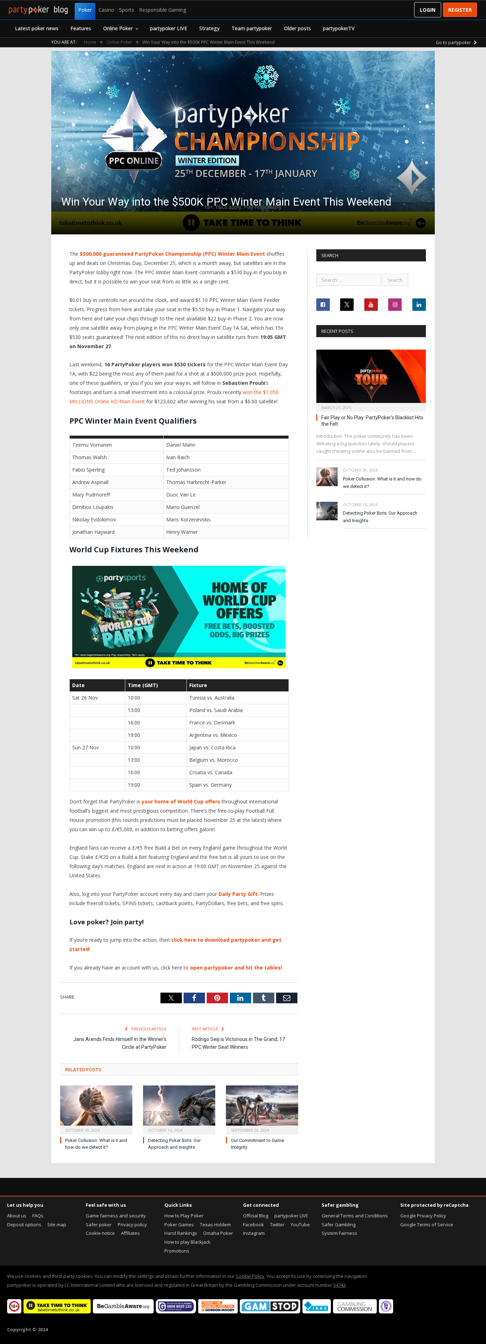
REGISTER (460, 9)
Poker (85, 9)
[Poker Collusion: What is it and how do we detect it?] (96, 1109)
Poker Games (179, 1224)
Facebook (253, 1224)
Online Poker (118, 28)
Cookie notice (100, 1233)
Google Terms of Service (426, 1224)
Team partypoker (252, 28)
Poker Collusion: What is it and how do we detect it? (382, 482)
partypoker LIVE (168, 28)
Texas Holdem (215, 1224)
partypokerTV (339, 28)
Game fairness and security (116, 1215)
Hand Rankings (180, 1233)
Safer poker (99, 1224)
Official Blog (255, 1215)
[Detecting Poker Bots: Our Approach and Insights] (179, 1109)
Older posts (297, 28)
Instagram (254, 1233)
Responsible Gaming (162, 9)
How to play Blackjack (187, 1242)
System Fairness (339, 1233)
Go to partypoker (454, 42)
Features (80, 28)
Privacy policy (132, 1224)
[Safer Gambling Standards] (386, 1311)
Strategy (209, 28)
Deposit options (24, 1224)
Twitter (277, 1224)
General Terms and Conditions (355, 1215)
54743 (339, 1285)
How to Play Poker (184, 1215)
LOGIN (427, 9)
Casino (106, 9)
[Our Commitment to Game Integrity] (262, 1109)
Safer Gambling (338, 1224)
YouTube (300, 1224)
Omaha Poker (218, 1233)
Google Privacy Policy (423, 1215)
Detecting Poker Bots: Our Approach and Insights (380, 516)
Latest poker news (36, 28)
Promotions (176, 1251)
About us (16, 1215)
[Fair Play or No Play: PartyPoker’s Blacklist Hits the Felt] (371, 379)
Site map (56, 1224)
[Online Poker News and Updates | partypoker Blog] (38, 10)
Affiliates (130, 1233)
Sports (126, 9)
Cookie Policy (250, 1276)
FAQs (37, 1215)
